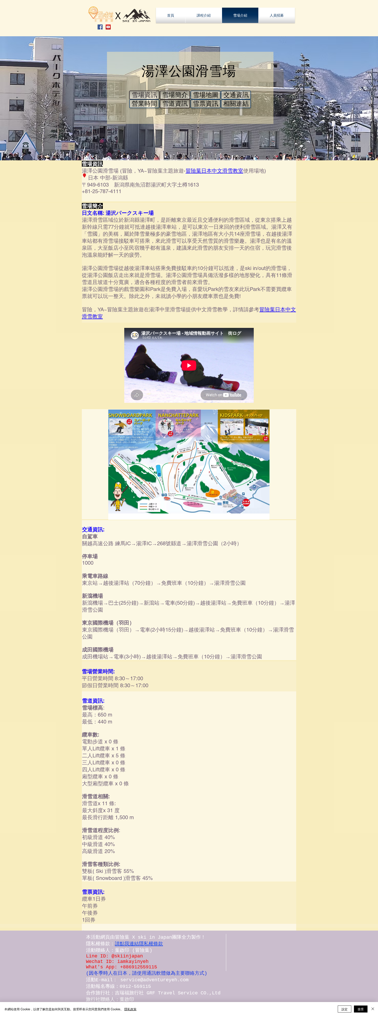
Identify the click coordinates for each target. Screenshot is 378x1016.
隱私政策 (130, 1009)
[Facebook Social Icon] (100, 26)
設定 (344, 1009)
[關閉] (372, 1009)
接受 (361, 1009)
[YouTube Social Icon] (108, 26)
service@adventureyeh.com (154, 980)
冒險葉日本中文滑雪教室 (214, 171)
